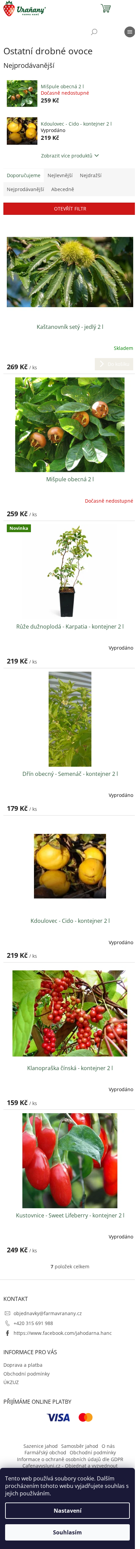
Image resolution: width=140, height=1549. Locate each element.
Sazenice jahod (40, 1446)
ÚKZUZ (11, 1382)
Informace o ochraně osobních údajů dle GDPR (70, 1459)
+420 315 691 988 (33, 1323)
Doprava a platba (22, 1365)
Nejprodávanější (25, 189)
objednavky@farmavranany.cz (48, 1313)
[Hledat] (94, 32)
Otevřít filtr (70, 208)
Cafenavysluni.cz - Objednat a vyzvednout (70, 1465)
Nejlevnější (60, 175)
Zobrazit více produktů (66, 155)
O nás (108, 1446)
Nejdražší (91, 175)
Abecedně (62, 189)
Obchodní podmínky (26, 1373)
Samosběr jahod (79, 1446)
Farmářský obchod (45, 1452)
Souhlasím (67, 1532)
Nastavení (68, 1510)
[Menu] (130, 32)
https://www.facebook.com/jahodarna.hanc (63, 1333)
